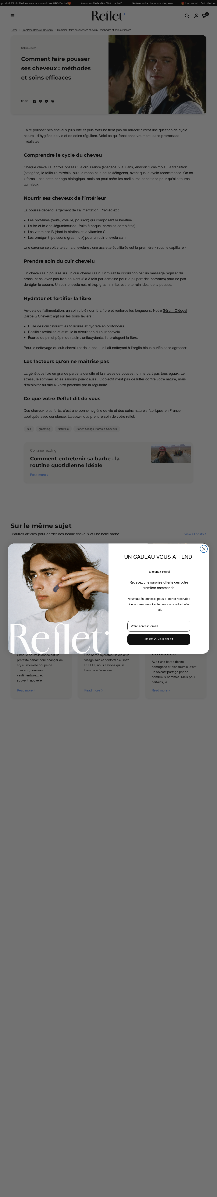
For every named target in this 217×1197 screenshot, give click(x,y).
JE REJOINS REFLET (159, 639)
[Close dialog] (203, 549)
